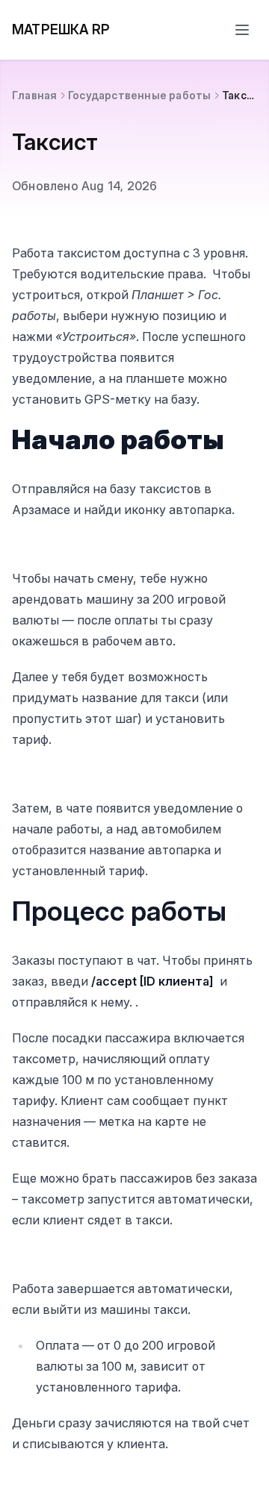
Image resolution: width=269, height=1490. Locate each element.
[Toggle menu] (242, 30)
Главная (34, 95)
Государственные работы (139, 95)
